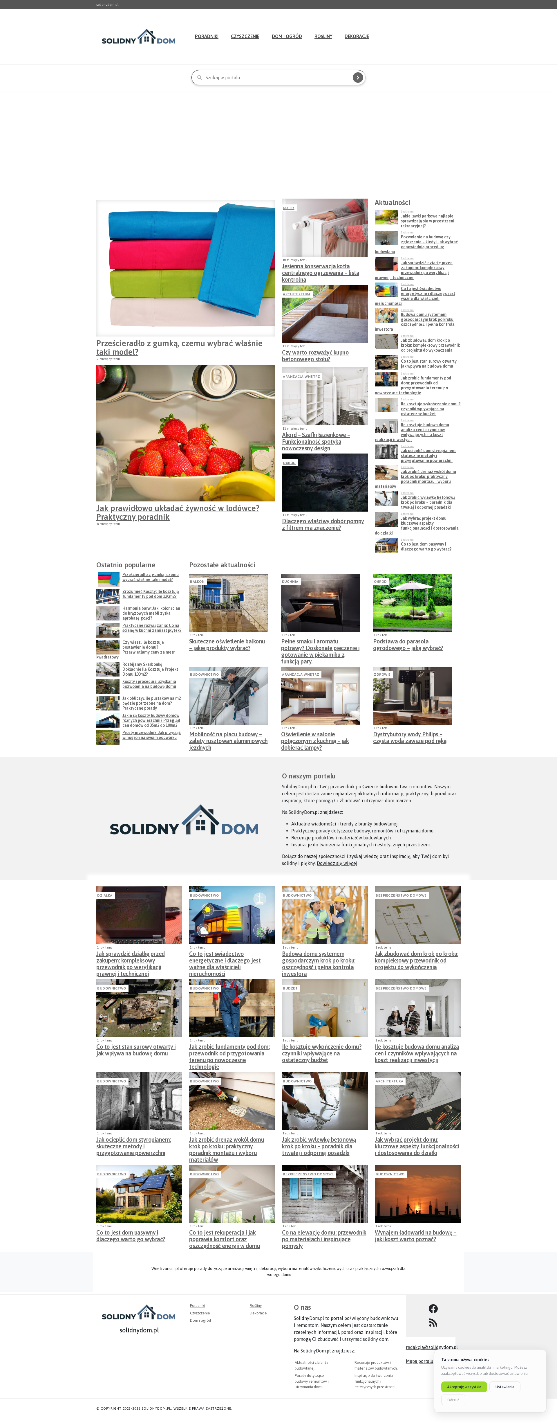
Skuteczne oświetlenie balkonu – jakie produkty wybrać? (227, 644)
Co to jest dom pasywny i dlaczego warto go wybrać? (130, 1235)
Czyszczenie (245, 36)
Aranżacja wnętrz (301, 377)
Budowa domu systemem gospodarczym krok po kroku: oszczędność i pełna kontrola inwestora (318, 958)
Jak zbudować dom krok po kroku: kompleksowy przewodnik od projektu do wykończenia (416, 958)
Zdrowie (382, 674)
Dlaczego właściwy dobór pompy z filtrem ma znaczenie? (323, 524)
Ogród (289, 463)
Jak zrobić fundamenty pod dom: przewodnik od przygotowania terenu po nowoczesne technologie (229, 1051)
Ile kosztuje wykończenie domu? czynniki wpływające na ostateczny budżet (321, 1051)
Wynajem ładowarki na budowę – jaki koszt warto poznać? (416, 1235)
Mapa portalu (419, 1361)
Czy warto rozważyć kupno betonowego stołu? (315, 355)
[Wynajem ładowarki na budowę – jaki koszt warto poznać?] (418, 1194)
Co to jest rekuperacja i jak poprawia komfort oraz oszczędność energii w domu (224, 1237)
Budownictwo (204, 674)
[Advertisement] (278, 138)
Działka (105, 895)
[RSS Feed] (433, 1323)
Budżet (290, 988)
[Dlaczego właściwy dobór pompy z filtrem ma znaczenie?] (325, 483)
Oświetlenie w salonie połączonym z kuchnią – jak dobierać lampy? (315, 739)
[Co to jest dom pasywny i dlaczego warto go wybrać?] (139, 1194)
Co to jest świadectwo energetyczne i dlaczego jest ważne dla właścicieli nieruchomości (225, 958)
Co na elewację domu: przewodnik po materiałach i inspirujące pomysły (324, 1237)
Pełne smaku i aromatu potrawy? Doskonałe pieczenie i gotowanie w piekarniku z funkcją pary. (320, 646)
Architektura (296, 294)
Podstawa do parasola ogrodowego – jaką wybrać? (408, 644)
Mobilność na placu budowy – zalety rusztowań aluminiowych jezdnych (228, 739)
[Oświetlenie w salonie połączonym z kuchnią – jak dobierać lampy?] (320, 696)
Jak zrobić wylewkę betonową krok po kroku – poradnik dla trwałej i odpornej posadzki (319, 1144)
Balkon (197, 582)
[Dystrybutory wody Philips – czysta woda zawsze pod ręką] (412, 696)
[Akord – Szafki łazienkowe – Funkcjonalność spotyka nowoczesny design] (325, 396)
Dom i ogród (287, 36)
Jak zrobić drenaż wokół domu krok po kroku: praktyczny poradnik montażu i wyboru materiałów (226, 1144)
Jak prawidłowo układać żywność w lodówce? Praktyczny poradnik (177, 512)
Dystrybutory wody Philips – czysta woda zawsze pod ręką (410, 737)
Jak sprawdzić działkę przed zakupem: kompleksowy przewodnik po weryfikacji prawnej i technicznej (130, 958)
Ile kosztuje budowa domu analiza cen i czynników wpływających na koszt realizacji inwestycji (417, 1051)
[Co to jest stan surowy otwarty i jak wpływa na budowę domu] (139, 1008)
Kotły (288, 208)
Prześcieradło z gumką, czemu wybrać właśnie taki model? (179, 347)
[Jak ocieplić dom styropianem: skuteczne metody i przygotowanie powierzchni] (139, 1101)
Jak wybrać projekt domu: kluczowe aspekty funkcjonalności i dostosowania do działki (417, 1144)
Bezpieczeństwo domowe (401, 895)
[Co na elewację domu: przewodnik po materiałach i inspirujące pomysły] (325, 1194)
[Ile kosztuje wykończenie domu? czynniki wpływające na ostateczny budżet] (325, 1008)
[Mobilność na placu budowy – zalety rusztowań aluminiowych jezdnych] (228, 696)
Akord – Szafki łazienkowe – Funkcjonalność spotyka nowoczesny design (316, 439)
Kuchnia (290, 582)
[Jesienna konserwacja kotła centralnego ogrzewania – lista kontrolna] (325, 228)
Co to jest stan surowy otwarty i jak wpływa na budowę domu (136, 1050)
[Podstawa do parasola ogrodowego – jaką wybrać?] (412, 603)
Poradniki (206, 36)
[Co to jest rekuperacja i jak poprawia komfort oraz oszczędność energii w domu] (232, 1194)
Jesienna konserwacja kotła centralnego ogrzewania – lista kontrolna (320, 271)
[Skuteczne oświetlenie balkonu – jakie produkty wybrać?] (228, 603)
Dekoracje (357, 36)
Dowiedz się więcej (337, 863)
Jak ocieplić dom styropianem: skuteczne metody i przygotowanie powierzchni (133, 1144)
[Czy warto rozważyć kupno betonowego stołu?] (325, 314)
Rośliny (323, 36)
